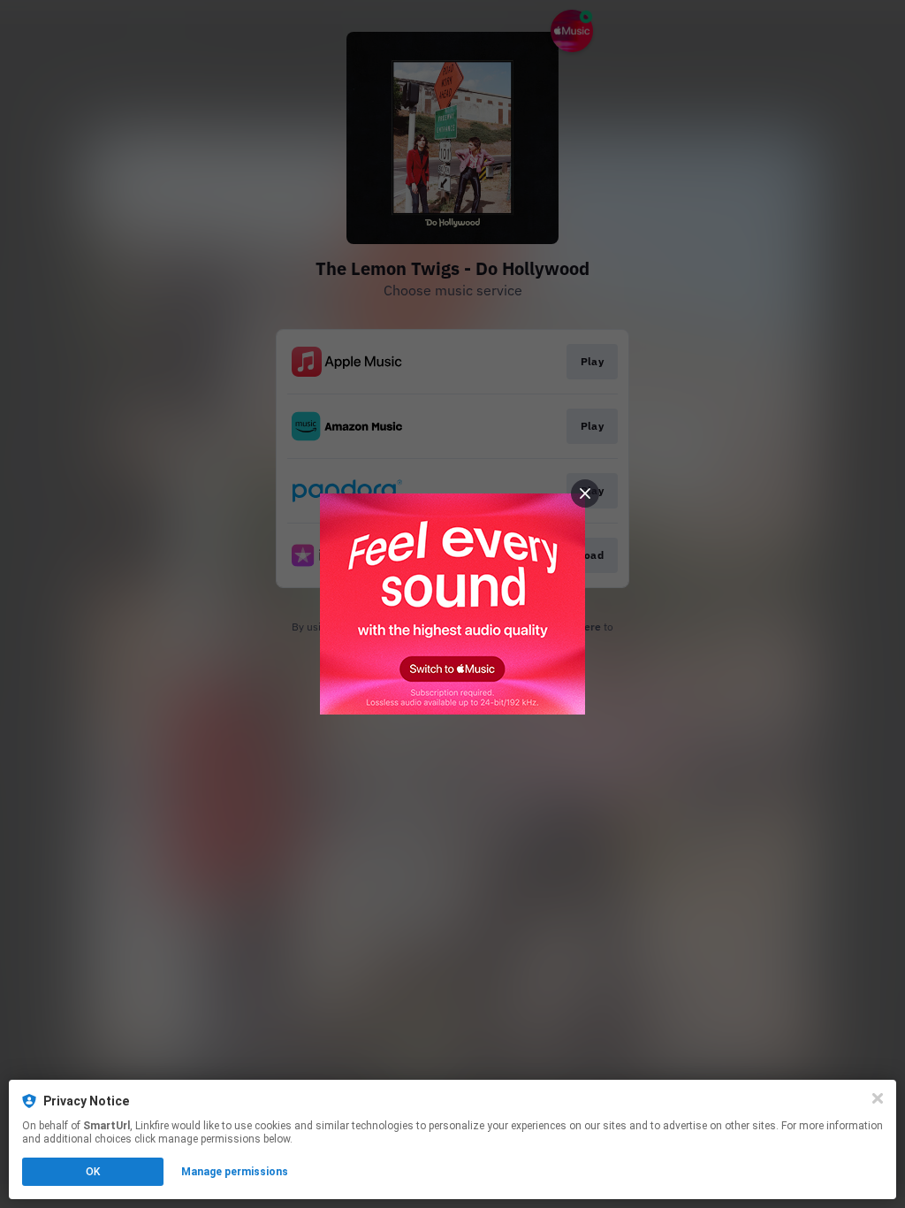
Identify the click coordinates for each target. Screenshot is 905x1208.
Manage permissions (234, 1172)
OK (93, 1172)
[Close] (877, 1098)
